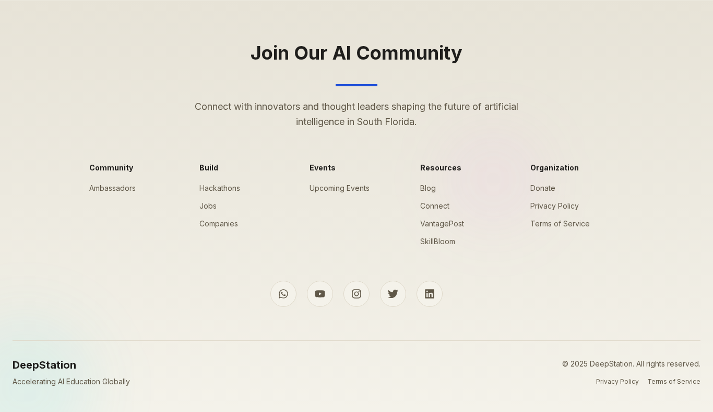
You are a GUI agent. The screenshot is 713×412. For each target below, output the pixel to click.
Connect (434, 205)
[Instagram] (356, 294)
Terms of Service (560, 223)
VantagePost (442, 223)
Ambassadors (112, 188)
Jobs (208, 205)
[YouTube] (320, 294)
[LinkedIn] (430, 294)
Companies (218, 223)
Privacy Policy (554, 205)
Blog (428, 188)
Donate (542, 188)
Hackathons (219, 188)
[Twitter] (393, 294)
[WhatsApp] (283, 294)
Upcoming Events (340, 188)
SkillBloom (437, 241)
